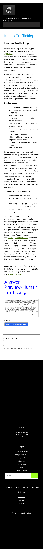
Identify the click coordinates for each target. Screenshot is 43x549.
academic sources (15, 274)
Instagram (21, 500)
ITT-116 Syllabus (27, 348)
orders (29, 513)
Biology (4, 348)
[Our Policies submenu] (25, 464)
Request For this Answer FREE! (16, 324)
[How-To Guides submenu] (27, 457)
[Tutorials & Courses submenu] (28, 470)
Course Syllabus (18, 348)
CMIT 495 (10, 348)
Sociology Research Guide (18, 238)
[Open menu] (4, 25)
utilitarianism (9, 54)
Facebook (21, 497)
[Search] (34, 475)
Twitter (21, 503)
